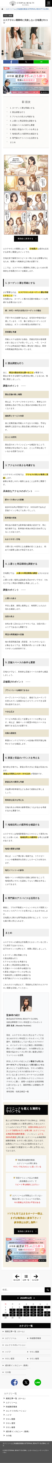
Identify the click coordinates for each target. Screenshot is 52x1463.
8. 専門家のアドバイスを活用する (24, 138)
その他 (8, 1372)
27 (40, 1315)
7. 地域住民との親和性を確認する (24, 134)
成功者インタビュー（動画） (17, 1365)
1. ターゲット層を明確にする (22, 108)
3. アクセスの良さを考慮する (22, 116)
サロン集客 (34, 1359)
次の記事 (36, 1277)
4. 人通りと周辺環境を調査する (23, 121)
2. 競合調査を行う (17, 112)
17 (19, 1312)
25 (26, 1315)
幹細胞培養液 (35, 1338)
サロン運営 (9, 1359)
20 (40, 1312)
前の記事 (17, 1277)
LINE (37, 1382)
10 (19, 1310)
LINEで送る (41, 61)
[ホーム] (2, 9)
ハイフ (8, 1352)
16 (12, 1312)
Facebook (14, 1382)
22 (6, 1315)
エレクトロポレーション (15, 1345)
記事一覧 (26, 1280)
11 (26, 1310)
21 (47, 1312)
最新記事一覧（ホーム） (15, 1331)
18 (26, 1312)
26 (33, 1315)
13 (40, 1310)
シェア (10, 61)
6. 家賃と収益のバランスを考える (24, 129)
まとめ (13, 142)
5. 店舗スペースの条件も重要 (22, 125)
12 (33, 1310)
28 (47, 1315)
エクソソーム (10, 1338)
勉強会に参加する (25, 238)
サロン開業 (8, 16)
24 (19, 1315)
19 (33, 1312)
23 (12, 1315)
